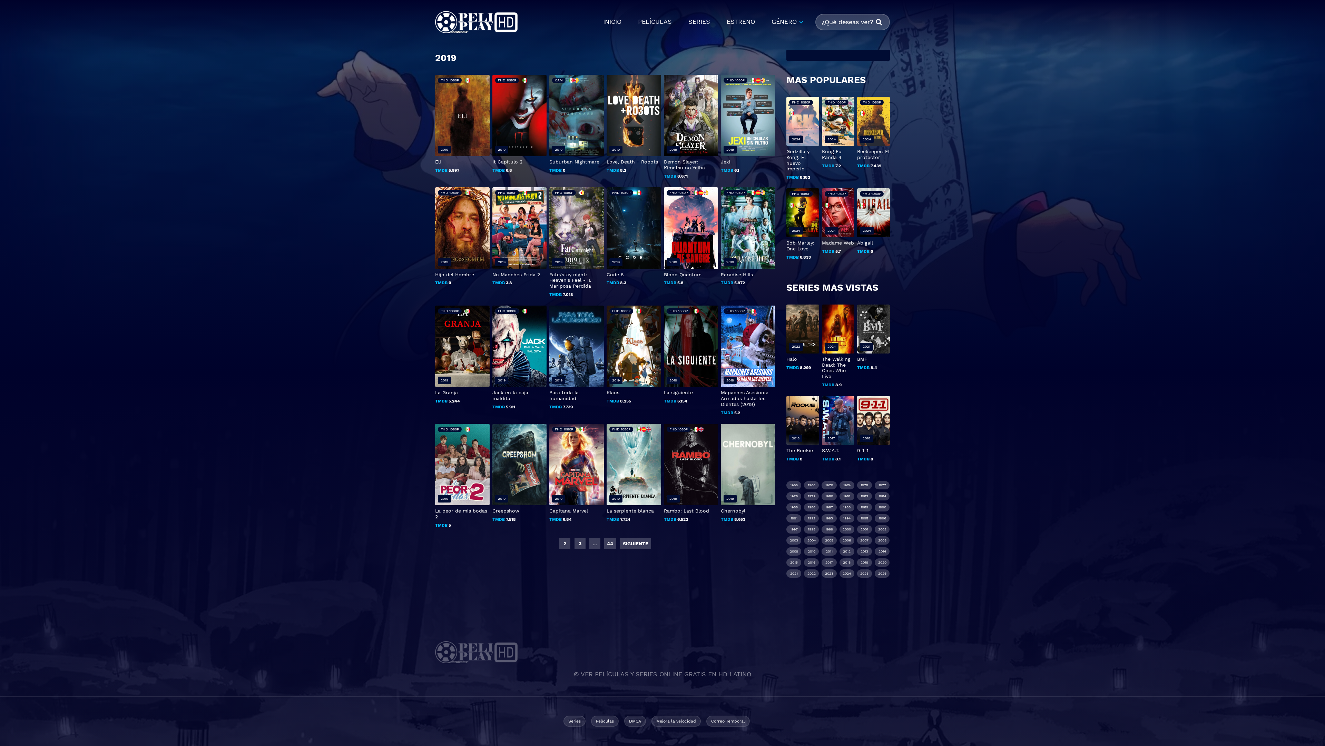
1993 (829, 518)
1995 (864, 518)
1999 (829, 529)
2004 (811, 540)
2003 (794, 540)
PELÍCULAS (655, 21)
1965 (794, 485)
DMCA (635, 721)
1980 (829, 496)
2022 (811, 573)
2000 (847, 529)
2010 (811, 551)
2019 (864, 562)
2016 (811, 562)
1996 (882, 518)
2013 (864, 551)
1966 (811, 485)
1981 (846, 496)
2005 (829, 540)
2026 (882, 573)
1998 (811, 529)
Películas (605, 721)
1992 (811, 518)
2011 (829, 551)
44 (610, 543)
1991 (794, 518)
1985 (794, 507)
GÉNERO (784, 21)
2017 (829, 562)
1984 (882, 496)
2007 (864, 540)
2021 (794, 573)
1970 (829, 485)
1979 (811, 496)
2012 (847, 551)
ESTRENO (741, 21)
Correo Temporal (728, 721)
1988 (847, 507)
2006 (847, 540)
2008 (882, 540)
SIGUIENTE (635, 543)
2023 (829, 573)
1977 (882, 485)
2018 (847, 562)
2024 (847, 573)
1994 (847, 518)
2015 (794, 562)
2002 (882, 529)
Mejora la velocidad (676, 721)
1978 (794, 496)
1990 (882, 507)
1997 (794, 529)
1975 (864, 485)
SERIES (699, 21)
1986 (811, 507)
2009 (794, 551)
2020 (882, 562)
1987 (829, 507)
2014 (882, 551)
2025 (864, 573)
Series (574, 721)
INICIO (612, 21)
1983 (864, 496)
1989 (864, 507)
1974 (847, 485)
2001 (864, 529)
